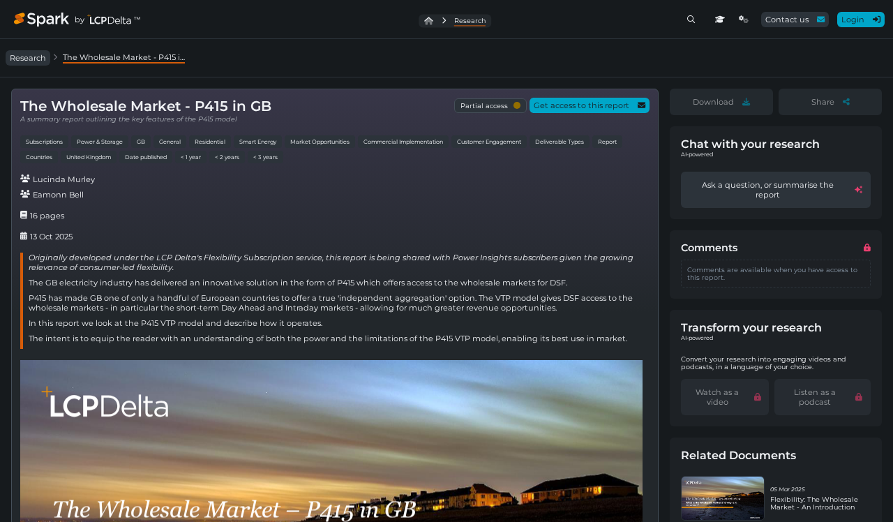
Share (822, 102)
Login (852, 19)
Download (713, 102)
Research (28, 58)
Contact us (787, 19)
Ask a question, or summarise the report (768, 190)
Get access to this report (581, 105)
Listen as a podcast (815, 397)
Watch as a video (717, 397)
